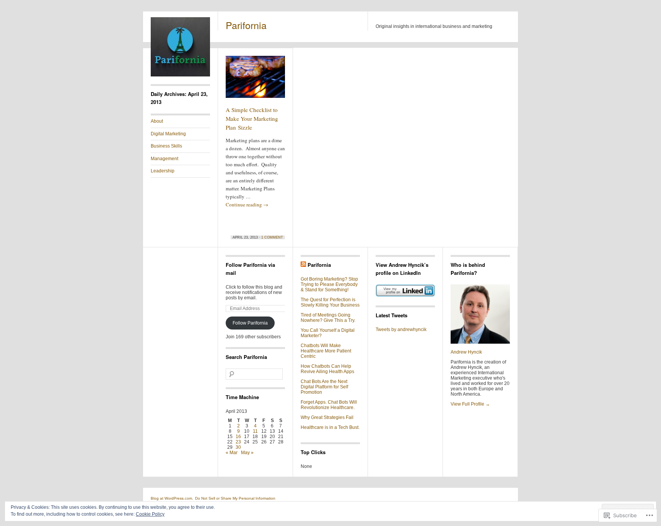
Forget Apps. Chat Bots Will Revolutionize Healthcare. (329, 404)
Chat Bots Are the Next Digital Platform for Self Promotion (324, 387)
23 (238, 442)
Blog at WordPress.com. (172, 498)
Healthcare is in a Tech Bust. (330, 427)
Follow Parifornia (250, 323)
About (157, 121)
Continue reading (247, 204)
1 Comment (272, 237)
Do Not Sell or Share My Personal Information (235, 498)
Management (164, 158)
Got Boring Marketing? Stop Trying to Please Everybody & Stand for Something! (329, 284)
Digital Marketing (168, 133)
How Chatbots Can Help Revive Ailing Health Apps (327, 369)
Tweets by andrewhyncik (401, 329)
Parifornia (246, 25)
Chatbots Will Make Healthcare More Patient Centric (326, 351)
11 (255, 431)
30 (238, 447)
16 (238, 436)
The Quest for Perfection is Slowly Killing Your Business (330, 302)
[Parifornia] (180, 75)
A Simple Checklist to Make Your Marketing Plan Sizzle (252, 118)
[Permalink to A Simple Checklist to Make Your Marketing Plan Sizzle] (255, 80)
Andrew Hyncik (466, 352)
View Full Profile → (470, 404)
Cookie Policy (150, 514)
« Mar (232, 452)
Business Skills (166, 146)
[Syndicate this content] (303, 264)
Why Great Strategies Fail (327, 417)
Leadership (162, 171)
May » (247, 452)
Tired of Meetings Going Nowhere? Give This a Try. (328, 317)
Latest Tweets (391, 315)
